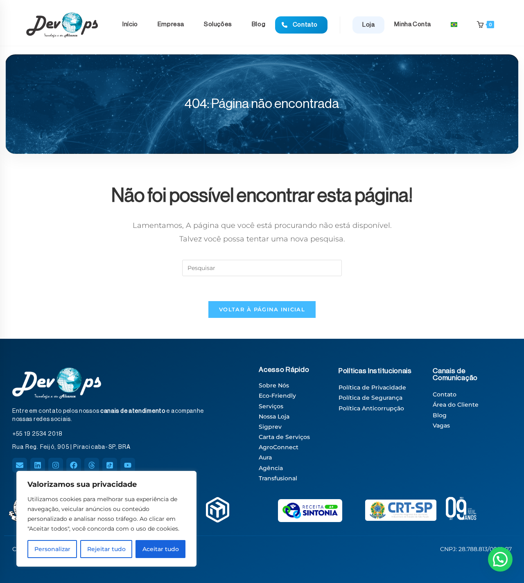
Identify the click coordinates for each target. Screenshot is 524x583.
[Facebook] (73, 465)
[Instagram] (55, 465)
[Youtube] (127, 465)
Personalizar (52, 549)
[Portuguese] (454, 24)
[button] (500, 559)
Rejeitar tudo (106, 549)
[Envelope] (19, 465)
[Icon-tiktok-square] (109, 465)
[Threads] (91, 465)
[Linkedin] (37, 465)
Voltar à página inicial (262, 309)
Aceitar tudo (160, 549)
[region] (106, 519)
